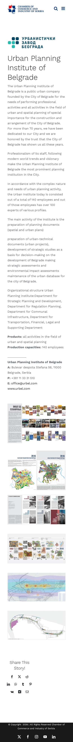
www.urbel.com (18, 388)
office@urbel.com (24, 383)
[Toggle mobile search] (56, 8)
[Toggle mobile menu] (63, 8)
